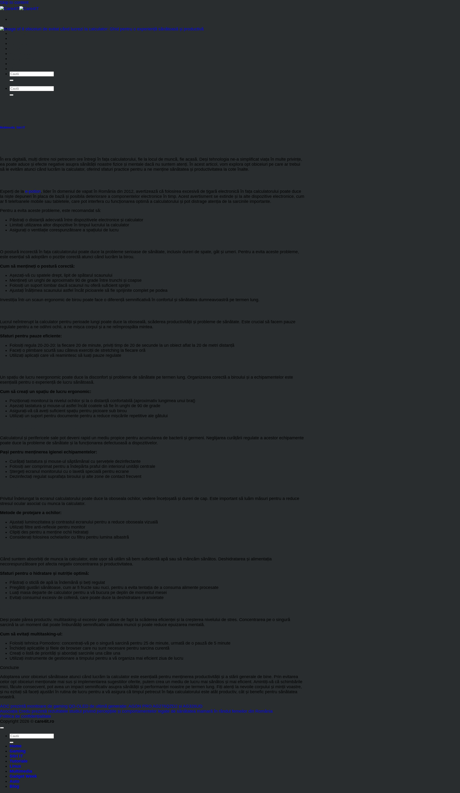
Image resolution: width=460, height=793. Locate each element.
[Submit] (11, 80)
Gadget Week (23, 58)
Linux (15, 48)
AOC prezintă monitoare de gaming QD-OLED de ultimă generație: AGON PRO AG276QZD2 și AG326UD (101, 706)
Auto (14, 63)
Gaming (18, 33)
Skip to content (14, 2)
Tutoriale (19, 43)
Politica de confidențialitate (25, 716)
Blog (14, 68)
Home (16, 746)
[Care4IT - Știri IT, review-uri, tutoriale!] (19, 8)
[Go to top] (2, 727)
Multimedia (21, 53)
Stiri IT (16, 38)
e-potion (33, 191)
